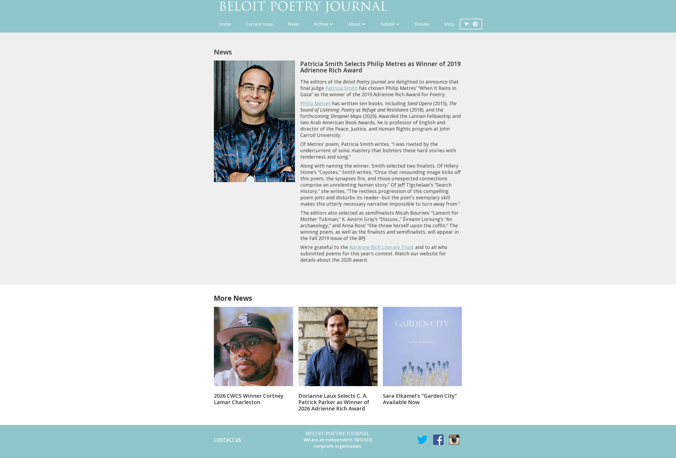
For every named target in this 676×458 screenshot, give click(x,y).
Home (225, 24)
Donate (422, 24)
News (293, 24)
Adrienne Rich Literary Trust (381, 247)
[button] (323, 24)
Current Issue (259, 24)
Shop (449, 24)
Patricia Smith (341, 88)
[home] (338, 8)
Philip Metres (315, 103)
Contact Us (227, 440)
